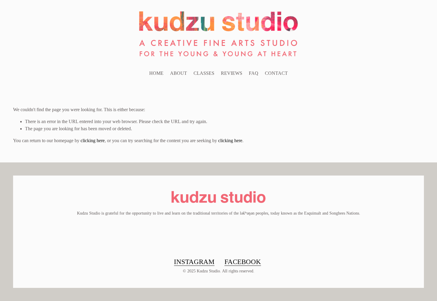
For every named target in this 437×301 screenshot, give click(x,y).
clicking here (93, 140)
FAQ (253, 73)
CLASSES (204, 73)
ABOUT (178, 73)
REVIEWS (231, 73)
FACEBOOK (242, 262)
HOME (156, 73)
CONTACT (276, 73)
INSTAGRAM (194, 262)
